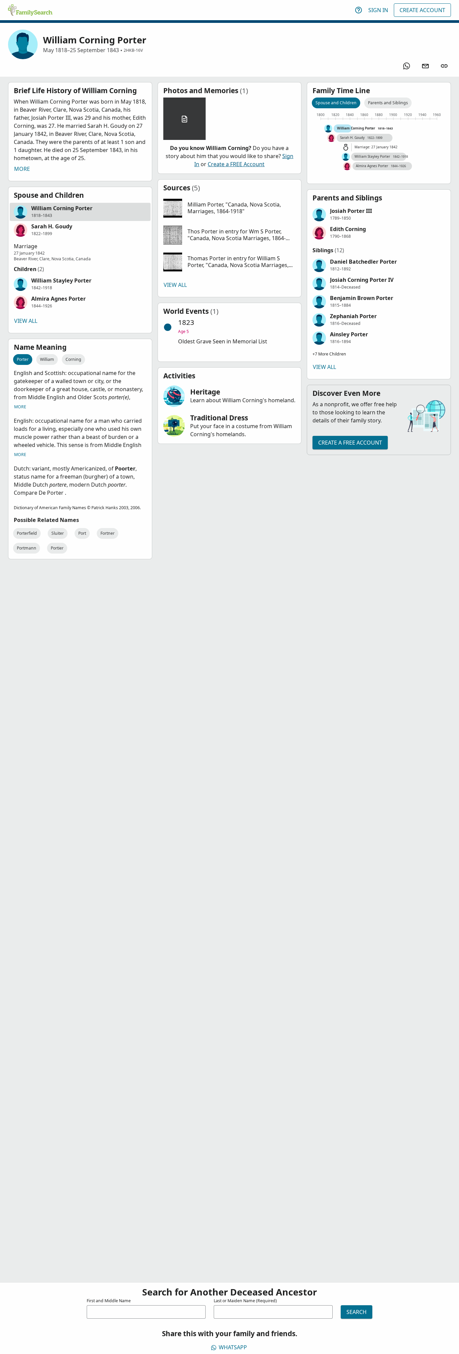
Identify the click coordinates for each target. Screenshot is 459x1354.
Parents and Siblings (388, 103)
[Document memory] (184, 119)
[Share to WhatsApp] (406, 66)
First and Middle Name (109, 1301)
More (22, 169)
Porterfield (27, 533)
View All (25, 321)
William (47, 359)
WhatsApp (233, 1347)
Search (356, 1312)
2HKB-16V (133, 50)
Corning (73, 359)
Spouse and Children (336, 103)
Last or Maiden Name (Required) (245, 1301)
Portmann (26, 548)
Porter (23, 359)
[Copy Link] (444, 66)
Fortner (107, 533)
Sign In (378, 10)
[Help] (358, 10)
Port (82, 533)
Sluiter (57, 533)
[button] (80, 212)
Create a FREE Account (236, 164)
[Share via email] (425, 66)
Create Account (422, 10)
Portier (57, 548)
